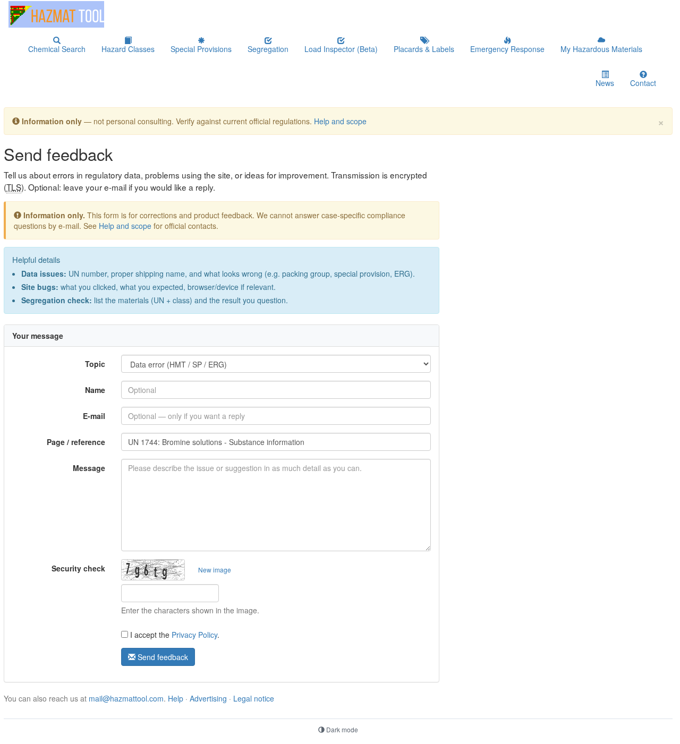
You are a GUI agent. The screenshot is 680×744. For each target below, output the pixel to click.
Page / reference (76, 442)
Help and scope (340, 121)
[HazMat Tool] (56, 14)
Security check (78, 568)
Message (89, 468)
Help (175, 698)
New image (214, 569)
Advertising (208, 698)
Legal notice (253, 698)
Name (95, 389)
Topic (95, 363)
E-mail (94, 416)
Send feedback (161, 657)
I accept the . (173, 634)
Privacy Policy (194, 634)
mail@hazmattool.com (126, 698)
